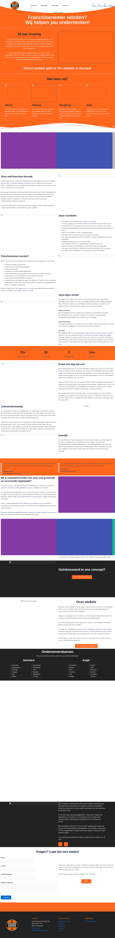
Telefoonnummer (7, 874)
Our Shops (54, 5)
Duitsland (61, 923)
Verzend (6, 897)
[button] (29, 170)
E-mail (3, 866)
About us (34, 5)
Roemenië (61, 926)
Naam (3, 857)
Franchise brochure (91, 921)
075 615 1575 (36, 928)
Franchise (44, 5)
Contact (65, 5)
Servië (60, 930)
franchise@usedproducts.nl (40, 930)
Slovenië (61, 928)
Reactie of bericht (7, 882)
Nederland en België (64, 921)
